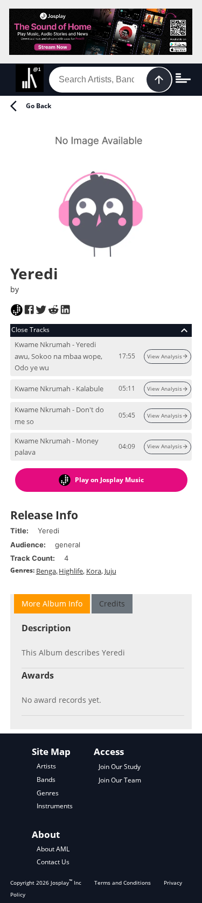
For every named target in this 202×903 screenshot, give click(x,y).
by (14, 289)
